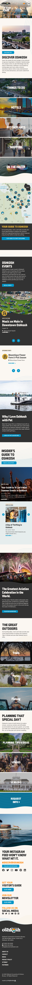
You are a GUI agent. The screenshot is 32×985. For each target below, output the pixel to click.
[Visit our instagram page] (12, 870)
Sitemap (4, 962)
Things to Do (16, 87)
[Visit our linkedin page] (25, 870)
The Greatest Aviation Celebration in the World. (15, 592)
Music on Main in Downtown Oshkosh (14, 323)
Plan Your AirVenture (10, 611)
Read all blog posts (8, 463)
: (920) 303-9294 (8, 945)
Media (4, 957)
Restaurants (16, 127)
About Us (5, 952)
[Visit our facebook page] (3, 870)
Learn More (5, 332)
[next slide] (18, 340)
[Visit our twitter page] (7, 870)
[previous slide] (13, 340)
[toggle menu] (29, 4)
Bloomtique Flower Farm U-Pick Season (17, 356)
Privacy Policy (7, 960)
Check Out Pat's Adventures (11, 435)
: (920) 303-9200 (8, 943)
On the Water (16, 167)
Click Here (7, 890)
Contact (5, 954)
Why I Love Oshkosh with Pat (14, 418)
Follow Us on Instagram (10, 866)
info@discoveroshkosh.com (10, 947)
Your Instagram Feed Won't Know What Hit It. (14, 855)
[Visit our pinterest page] (20, 870)
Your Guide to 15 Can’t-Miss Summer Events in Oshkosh (14, 489)
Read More (11, 363)
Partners (5, 965)
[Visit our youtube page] (16, 870)
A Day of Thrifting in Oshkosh (14, 526)
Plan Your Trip (8, 52)
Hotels (16, 107)
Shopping (16, 147)
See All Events (7, 285)
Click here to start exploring (16, 238)
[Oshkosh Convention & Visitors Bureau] (6, 3)
